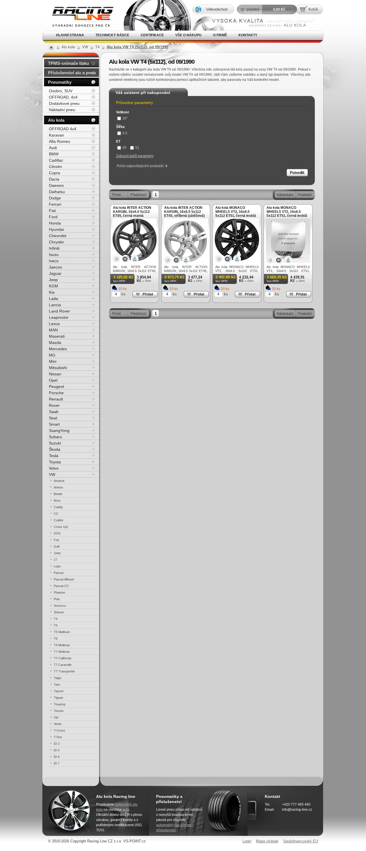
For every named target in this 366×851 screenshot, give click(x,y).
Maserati (57, 336)
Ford (53, 217)
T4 (55, 618)
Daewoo (56, 185)
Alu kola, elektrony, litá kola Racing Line (78, 8)
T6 (55, 638)
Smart (54, 424)
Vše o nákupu (188, 35)
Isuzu (54, 254)
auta (125, 810)
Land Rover (59, 311)
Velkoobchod (216, 9)
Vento (57, 724)
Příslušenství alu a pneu (72, 72)
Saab (53, 411)
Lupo (57, 566)
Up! (56, 717)
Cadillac (56, 160)
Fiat (52, 210)
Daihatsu (57, 191)
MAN (53, 330)
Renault (56, 399)
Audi (53, 147)
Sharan (59, 612)
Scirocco (60, 605)
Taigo (57, 678)
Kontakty (247, 35)
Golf (56, 546)
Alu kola (56, 120)
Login (246, 841)
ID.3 (56, 743)
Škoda (54, 449)
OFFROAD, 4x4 (63, 97)
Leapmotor (59, 317)
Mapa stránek (267, 841)
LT (55, 559)
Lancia (55, 305)
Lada (53, 298)
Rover (54, 405)
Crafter (58, 520)
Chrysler (56, 242)
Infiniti (54, 248)
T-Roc (58, 737)
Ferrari (55, 204)
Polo (57, 599)
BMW (54, 154)
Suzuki (55, 443)
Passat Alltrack (64, 579)
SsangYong (59, 430)
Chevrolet (57, 235)
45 (124, 148)
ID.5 (56, 756)
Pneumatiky (59, 82)
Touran (58, 710)
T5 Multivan (62, 632)
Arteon (58, 487)
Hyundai (56, 229)
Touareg (59, 704)
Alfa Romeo (59, 141)
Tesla (53, 455)
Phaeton (59, 592)
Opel (53, 380)
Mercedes (58, 349)
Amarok (59, 480)
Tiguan (58, 697)
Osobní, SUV (60, 91)
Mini (52, 361)
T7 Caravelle (62, 664)
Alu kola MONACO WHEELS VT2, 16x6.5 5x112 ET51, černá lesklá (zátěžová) (235, 214)
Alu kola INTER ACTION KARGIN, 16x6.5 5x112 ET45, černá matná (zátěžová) (132, 214)
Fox (56, 540)
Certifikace (152, 35)
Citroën (55, 166)
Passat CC (61, 586)
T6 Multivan (62, 645)
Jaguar (55, 273)
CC (56, 513)
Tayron (58, 691)
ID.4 (56, 750)
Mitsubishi (58, 367)
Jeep (53, 279)
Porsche (56, 393)
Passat (58, 572)
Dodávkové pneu (64, 103)
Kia (52, 292)
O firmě (220, 35)
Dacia (54, 179)
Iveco (54, 261)
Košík (313, 9)
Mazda (55, 342)
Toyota (55, 462)
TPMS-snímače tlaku (68, 63)
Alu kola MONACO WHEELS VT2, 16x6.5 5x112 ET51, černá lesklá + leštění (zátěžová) (286, 214)
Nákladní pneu (62, 109)
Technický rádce (112, 35)
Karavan (56, 135)
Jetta (57, 553)
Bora (57, 500)
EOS (57, 533)
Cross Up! (61, 526)
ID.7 (56, 763)
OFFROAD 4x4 (62, 129)
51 (137, 148)
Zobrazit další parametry (135, 156)
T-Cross (59, 730)
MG (52, 355)
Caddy (58, 507)
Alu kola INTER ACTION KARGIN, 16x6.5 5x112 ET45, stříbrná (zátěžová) (184, 212)
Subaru (55, 436)
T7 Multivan (62, 651)
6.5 (124, 133)
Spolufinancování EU (300, 841)
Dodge (55, 198)
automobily (164, 825)
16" (125, 118)
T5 (55, 625)
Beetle (58, 494)
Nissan (55, 374)
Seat (53, 418)
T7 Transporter (64, 671)
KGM (53, 286)
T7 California (62, 658)
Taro (57, 684)
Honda (55, 223)
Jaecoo (55, 267)
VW (52, 474)
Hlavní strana (70, 35)
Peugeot (56, 386)
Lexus (54, 323)
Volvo (54, 468)
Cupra (54, 173)
